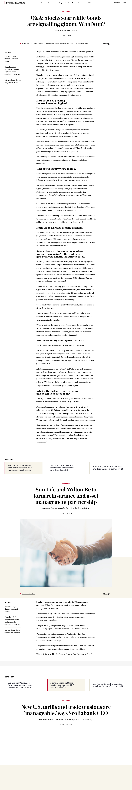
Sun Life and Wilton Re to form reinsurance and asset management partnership (20, 467)
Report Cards (64, 3)
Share (105, 44)
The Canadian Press (28, 594)
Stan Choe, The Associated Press (32, 43)
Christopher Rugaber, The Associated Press (59, 43)
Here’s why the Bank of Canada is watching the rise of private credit (108, 467)
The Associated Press (81, 43)
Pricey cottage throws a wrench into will (11, 58)
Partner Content (78, 3)
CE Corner (91, 3)
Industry (66, 11)
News (43, 3)
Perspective (52, 3)
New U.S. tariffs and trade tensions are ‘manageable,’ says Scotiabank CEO (62, 467)
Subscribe (117, 3)
